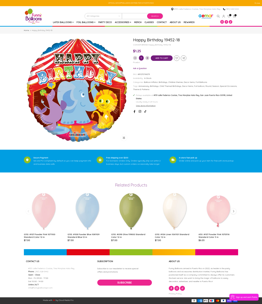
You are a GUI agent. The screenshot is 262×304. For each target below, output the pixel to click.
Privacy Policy (175, 293)
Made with (47, 300)
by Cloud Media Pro (65, 300)
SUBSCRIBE (124, 282)
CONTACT (162, 22)
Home (26, 30)
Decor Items (187, 86)
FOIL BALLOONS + (86, 22)
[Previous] (28, 211)
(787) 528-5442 (232, 9)
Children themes (175, 82)
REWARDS (189, 22)
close (5, 3)
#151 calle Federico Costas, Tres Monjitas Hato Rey (51, 268)
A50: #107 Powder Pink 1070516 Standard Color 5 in (214, 235)
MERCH (138, 22)
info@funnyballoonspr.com (40, 288)
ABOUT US (175, 22)
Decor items (189, 82)
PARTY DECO (105, 22)
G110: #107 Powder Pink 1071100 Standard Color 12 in (39, 235)
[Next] (233, 211)
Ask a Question (140, 68)
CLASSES (149, 22)
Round (208, 86)
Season (215, 86)
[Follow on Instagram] (140, 111)
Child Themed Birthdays (170, 86)
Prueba (136, 62)
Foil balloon (199, 86)
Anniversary (144, 86)
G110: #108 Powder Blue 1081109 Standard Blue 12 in (83, 235)
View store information (146, 106)
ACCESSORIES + (123, 22)
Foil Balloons (201, 82)
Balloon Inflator (151, 82)
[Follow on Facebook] (134, 111)
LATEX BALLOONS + (63, 22)
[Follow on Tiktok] (145, 111)
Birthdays (163, 82)
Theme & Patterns (141, 89)
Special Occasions (228, 86)
